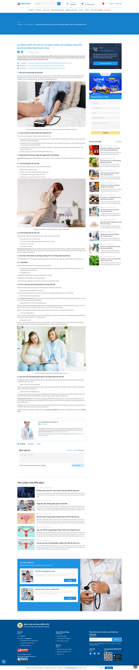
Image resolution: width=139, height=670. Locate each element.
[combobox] (105, 118)
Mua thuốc (107, 10)
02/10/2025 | (42, 65)
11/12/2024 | (46, 63)
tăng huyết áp (21, 76)
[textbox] (105, 117)
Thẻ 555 (87, 10)
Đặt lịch (70, 580)
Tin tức (81, 10)
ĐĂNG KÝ (116, 639)
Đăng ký (111, 3)
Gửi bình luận (76, 465)
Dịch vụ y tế (46, 10)
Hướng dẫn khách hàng (57, 10)
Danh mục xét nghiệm (97, 10)
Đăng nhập (119, 3)
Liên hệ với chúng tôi (105, 63)
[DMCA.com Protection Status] (22, 659)
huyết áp (30, 149)
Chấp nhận (109, 667)
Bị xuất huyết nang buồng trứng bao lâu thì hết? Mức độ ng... (58, 517)
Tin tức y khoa (29, 24)
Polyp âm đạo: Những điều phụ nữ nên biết (51, 504)
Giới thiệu (38, 10)
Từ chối (101, 667)
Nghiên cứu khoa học (71, 10)
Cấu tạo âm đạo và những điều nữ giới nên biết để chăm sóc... (58, 543)
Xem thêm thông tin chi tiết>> (61, 431)
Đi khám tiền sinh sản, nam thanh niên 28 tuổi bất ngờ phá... (58, 491)
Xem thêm (119, 141)
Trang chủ (20, 24)
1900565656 (22, 636)
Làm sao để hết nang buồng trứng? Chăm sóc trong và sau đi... (58, 530)
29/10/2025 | (42, 68)
